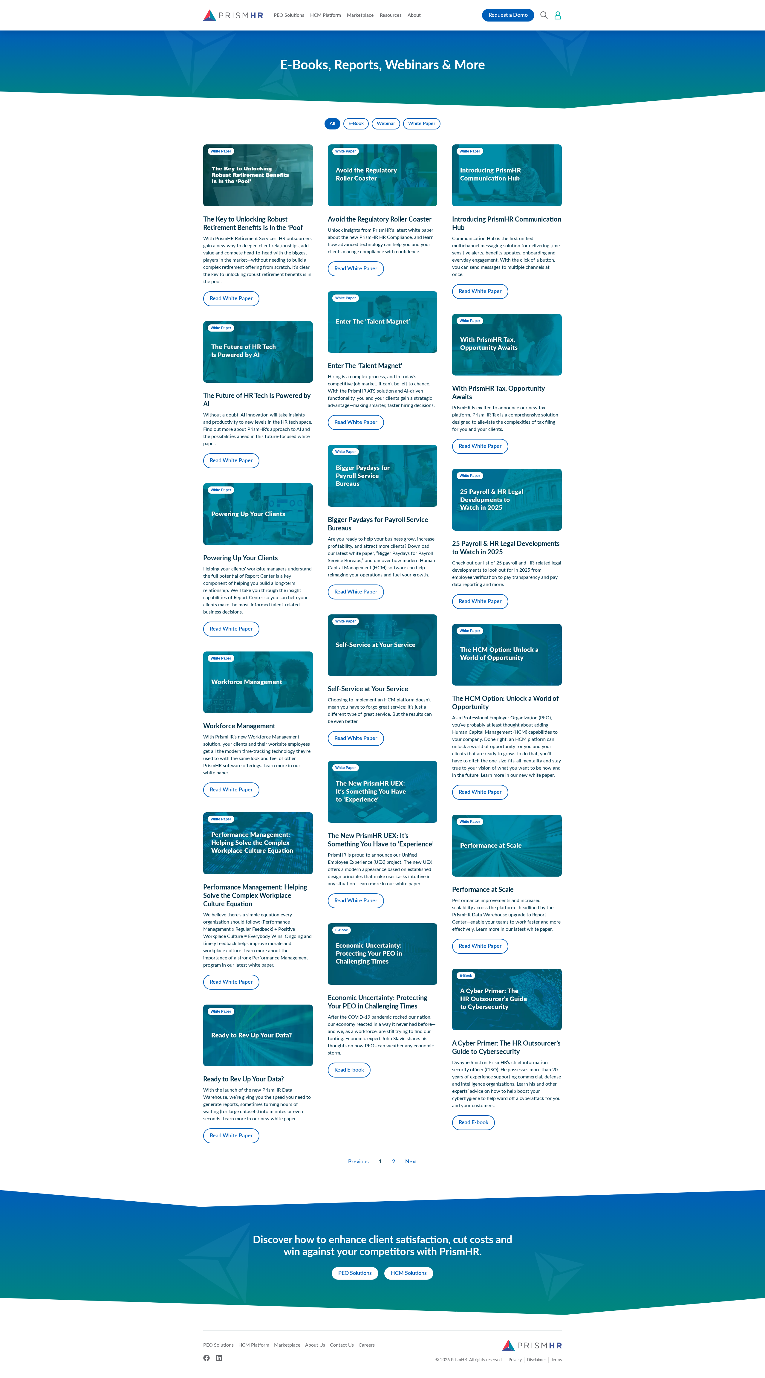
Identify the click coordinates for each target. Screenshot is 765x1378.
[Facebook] (206, 1358)
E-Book (356, 123)
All (332, 123)
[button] (289, 15)
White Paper (421, 123)
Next (411, 1162)
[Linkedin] (219, 1358)
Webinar (386, 123)
